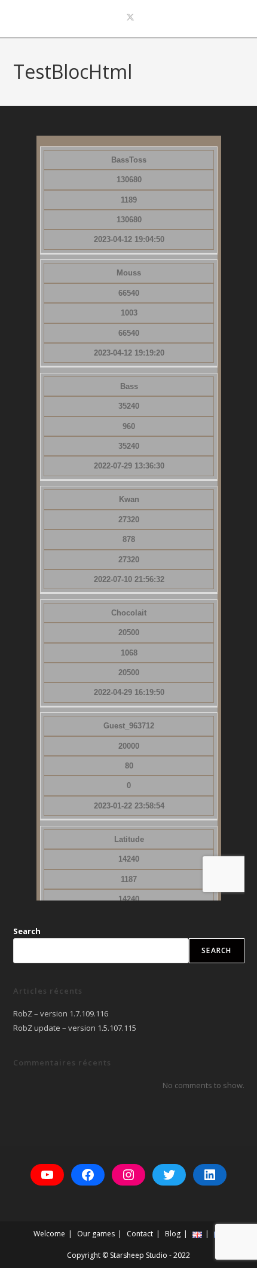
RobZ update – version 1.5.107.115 (74, 1027)
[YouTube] (47, 1175)
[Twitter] (169, 1175)
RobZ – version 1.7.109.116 (60, 1013)
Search (27, 931)
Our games (96, 1234)
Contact (140, 1234)
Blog (172, 1234)
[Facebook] (88, 1175)
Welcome (49, 1234)
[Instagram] (128, 1175)
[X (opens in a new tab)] (128, 17)
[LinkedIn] (210, 1175)
